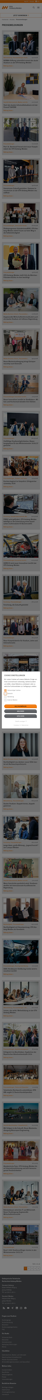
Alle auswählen (20, 706)
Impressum (17, 725)
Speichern (20, 716)
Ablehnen (20, 711)
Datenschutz (25, 725)
